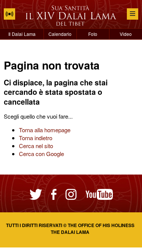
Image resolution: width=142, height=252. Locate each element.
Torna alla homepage (44, 130)
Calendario (60, 34)
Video (126, 34)
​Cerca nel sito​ (36, 146)
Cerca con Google (41, 154)
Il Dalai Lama (22, 34)
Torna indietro (35, 138)
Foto (92, 34)
